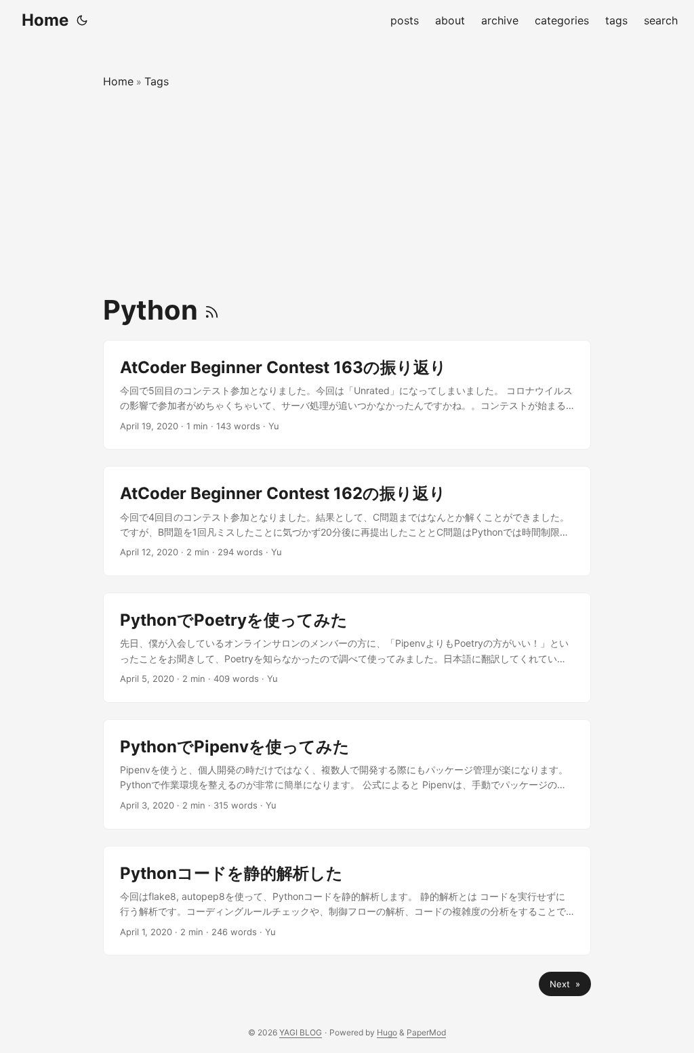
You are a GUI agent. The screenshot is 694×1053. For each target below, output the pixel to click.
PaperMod (426, 1032)
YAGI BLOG (300, 1032)
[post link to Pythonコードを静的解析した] (347, 900)
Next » (565, 984)
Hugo (387, 1032)
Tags (156, 81)
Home (45, 20)
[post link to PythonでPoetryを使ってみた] (347, 647)
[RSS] (212, 309)
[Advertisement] (347, 192)
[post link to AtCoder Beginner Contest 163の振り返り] (347, 395)
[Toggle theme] (82, 20)
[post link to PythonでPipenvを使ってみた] (347, 774)
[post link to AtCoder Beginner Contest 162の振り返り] (347, 521)
